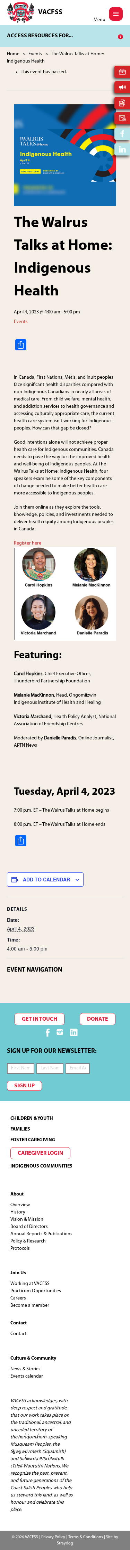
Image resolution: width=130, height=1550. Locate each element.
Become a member (29, 1305)
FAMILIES (20, 1129)
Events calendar (26, 1376)
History (17, 1212)
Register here (27, 543)
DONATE (97, 1019)
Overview (20, 1205)
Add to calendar (46, 879)
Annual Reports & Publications (41, 1234)
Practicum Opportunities (35, 1291)
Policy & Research (28, 1241)
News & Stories (25, 1369)
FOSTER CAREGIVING (32, 1140)
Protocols (20, 1248)
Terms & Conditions (85, 1537)
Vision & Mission (26, 1219)
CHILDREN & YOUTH (31, 1118)
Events (21, 321)
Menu (99, 19)
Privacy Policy (53, 1537)
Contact (18, 1333)
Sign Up (24, 1086)
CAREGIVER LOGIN (40, 1153)
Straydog (65, 1543)
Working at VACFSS (30, 1283)
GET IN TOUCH (39, 1019)
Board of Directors (29, 1226)
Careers (18, 1298)
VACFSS (50, 12)
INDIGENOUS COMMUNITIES (41, 1166)
